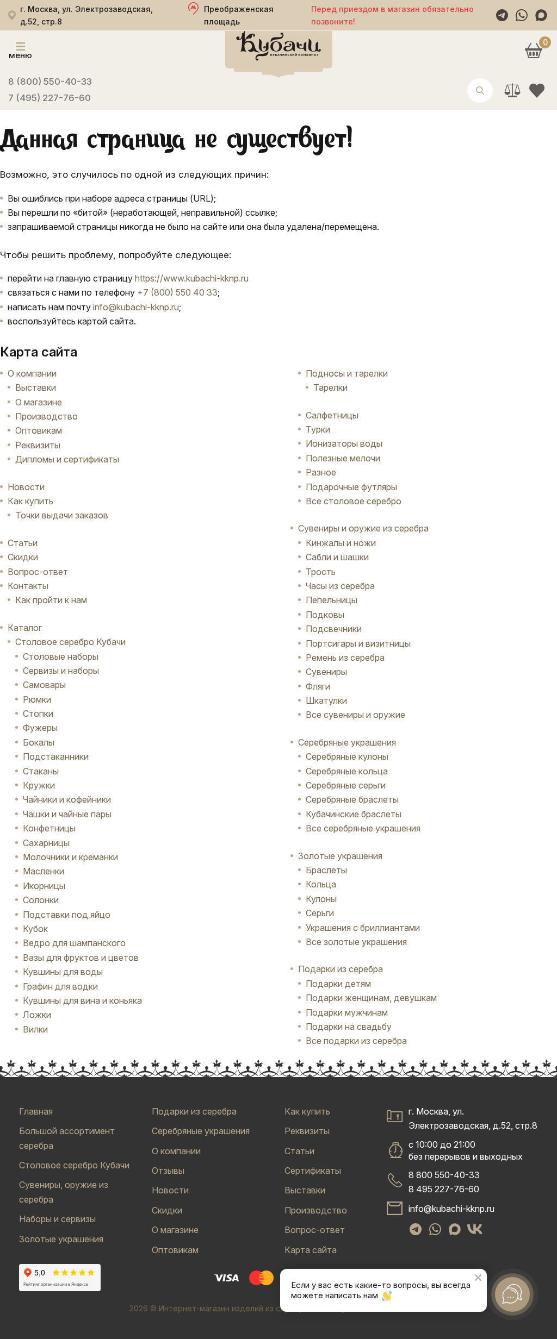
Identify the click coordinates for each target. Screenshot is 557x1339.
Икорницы (44, 885)
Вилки (35, 1029)
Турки (318, 429)
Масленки (43, 871)
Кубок (35, 928)
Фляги (318, 686)
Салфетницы (332, 415)
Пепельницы (331, 600)
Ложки (37, 1014)
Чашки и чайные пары (67, 814)
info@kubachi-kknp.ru (136, 307)
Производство (46, 416)
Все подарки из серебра (356, 1040)
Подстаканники (56, 756)
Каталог (25, 627)
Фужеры (40, 727)
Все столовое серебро (353, 501)
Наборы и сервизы (57, 1218)
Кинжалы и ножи (341, 542)
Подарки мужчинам (347, 1012)
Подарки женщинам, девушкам (371, 997)
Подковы (325, 614)
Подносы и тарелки (347, 373)
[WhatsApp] (521, 15)
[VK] (474, 1229)
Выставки (35, 387)
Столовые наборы (60, 656)
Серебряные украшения (201, 1130)
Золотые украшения (61, 1239)
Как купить (30, 501)
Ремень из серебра (345, 657)
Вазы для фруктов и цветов (81, 957)
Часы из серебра (340, 585)
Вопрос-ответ (38, 571)
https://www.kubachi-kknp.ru (192, 278)
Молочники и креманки (70, 857)
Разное (321, 472)
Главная (36, 1111)
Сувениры (326, 671)
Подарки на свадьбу (349, 1026)
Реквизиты (37, 445)
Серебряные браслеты (352, 799)
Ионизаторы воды (344, 443)
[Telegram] (502, 15)
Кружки (39, 785)
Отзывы (168, 1170)
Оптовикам (38, 430)
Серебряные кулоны (347, 756)
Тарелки (330, 387)
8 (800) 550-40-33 (50, 81)
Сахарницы (46, 842)
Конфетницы (49, 828)
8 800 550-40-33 (444, 1174)
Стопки (38, 713)
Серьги (320, 913)
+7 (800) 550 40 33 (177, 292)
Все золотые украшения (356, 941)
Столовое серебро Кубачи (74, 1165)
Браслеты (326, 870)
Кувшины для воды (63, 971)
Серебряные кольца (347, 771)
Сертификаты (312, 1170)
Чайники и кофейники (67, 799)
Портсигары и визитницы (358, 643)
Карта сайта (310, 1249)
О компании (32, 373)
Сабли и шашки (337, 557)
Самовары (44, 684)
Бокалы (38, 742)
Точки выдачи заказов (61, 515)
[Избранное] (536, 90)
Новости (26, 486)
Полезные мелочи (343, 458)
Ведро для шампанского (74, 942)
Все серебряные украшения (363, 828)
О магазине (38, 402)
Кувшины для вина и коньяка (82, 1000)
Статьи (23, 542)
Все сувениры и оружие (355, 714)
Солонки (41, 899)
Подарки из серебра (194, 1111)
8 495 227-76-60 (444, 1189)
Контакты (28, 585)
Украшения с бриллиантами (363, 927)
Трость (321, 571)
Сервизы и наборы (61, 670)
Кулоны (321, 898)
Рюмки (37, 699)
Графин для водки (60, 986)
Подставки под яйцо (66, 914)
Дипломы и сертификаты (67, 459)
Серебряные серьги (346, 785)
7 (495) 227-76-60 (49, 97)
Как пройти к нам (51, 600)
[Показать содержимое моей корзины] (533, 50)
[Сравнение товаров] (512, 90)
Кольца (321, 884)
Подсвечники (334, 628)
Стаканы (41, 771)
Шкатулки (326, 700)
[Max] (541, 15)
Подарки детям (338, 983)
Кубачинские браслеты (353, 814)
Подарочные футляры (351, 486)
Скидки (23, 557)
